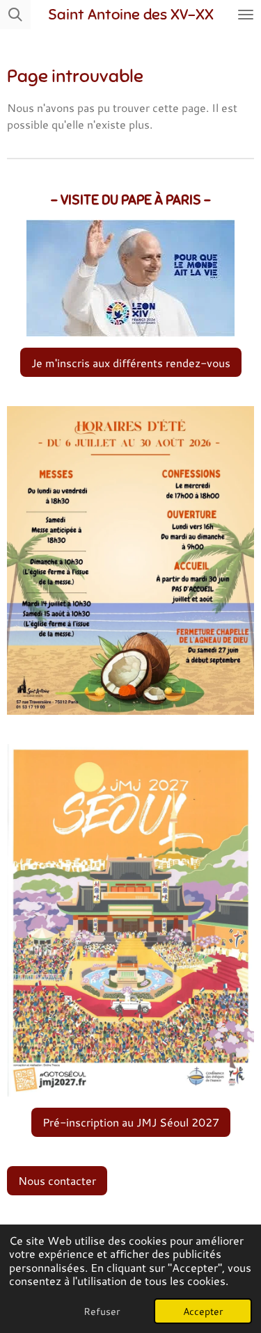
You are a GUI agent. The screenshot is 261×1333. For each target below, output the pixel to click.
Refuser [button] (102, 1311)
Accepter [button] (203, 1311)
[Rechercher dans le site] (15, 14)
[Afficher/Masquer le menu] (245, 14)
